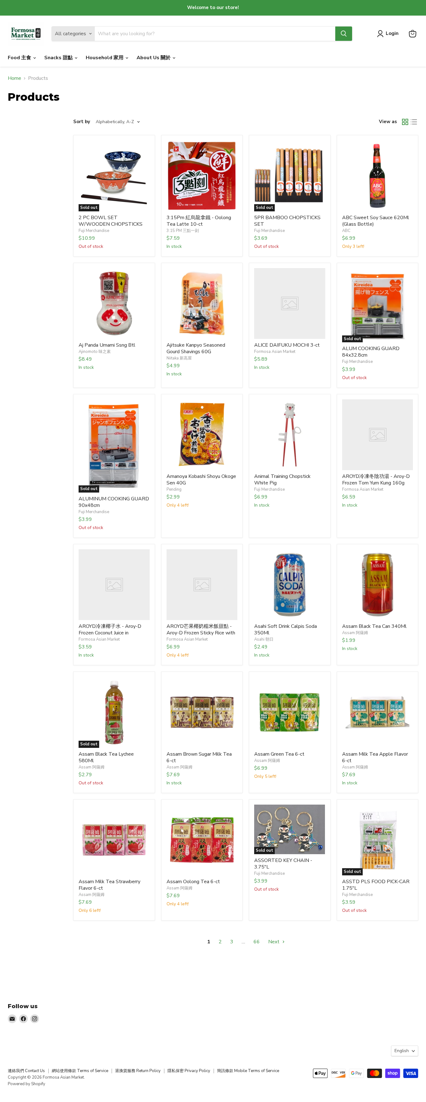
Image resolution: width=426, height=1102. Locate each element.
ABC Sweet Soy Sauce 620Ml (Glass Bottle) (375, 221)
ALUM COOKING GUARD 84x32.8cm (370, 352)
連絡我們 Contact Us (26, 1071)
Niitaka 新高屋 (179, 358)
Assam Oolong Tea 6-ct (193, 881)
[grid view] (405, 122)
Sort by (81, 121)
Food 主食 (20, 57)
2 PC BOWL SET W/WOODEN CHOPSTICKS (111, 221)
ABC (346, 230)
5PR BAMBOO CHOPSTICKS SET (287, 221)
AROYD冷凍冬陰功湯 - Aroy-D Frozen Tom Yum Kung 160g (376, 479)
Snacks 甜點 (59, 57)
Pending (174, 489)
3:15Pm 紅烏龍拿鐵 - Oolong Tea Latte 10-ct (199, 221)
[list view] (413, 122)
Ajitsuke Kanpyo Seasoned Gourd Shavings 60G (196, 348)
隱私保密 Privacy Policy (188, 1071)
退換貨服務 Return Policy (138, 1071)
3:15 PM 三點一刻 (183, 230)
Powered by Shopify (26, 1084)
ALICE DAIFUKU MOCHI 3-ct (287, 345)
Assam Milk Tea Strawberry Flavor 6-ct (109, 885)
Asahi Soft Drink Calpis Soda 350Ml (285, 629)
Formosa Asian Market (274, 351)
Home (14, 78)
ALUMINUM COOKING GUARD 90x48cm (114, 502)
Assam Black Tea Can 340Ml (374, 626)
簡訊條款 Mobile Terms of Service (248, 1071)
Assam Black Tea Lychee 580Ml (106, 757)
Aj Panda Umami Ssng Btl (107, 345)
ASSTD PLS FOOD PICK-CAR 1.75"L (375, 885)
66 (257, 941)
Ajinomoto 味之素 (95, 351)
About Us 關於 (154, 57)
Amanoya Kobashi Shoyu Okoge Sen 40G (201, 479)
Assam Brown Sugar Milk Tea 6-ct (199, 757)
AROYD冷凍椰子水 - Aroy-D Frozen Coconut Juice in (110, 629)
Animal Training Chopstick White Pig (282, 479)
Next (274, 941)
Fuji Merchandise (94, 230)
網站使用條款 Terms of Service (80, 1071)
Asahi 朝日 (264, 639)
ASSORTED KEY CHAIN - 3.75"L (283, 863)
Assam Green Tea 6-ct (279, 754)
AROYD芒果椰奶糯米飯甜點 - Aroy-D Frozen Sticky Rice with (201, 629)
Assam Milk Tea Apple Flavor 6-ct (375, 757)
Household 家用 (105, 57)
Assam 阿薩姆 (355, 633)
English (402, 1051)
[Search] (343, 33)
